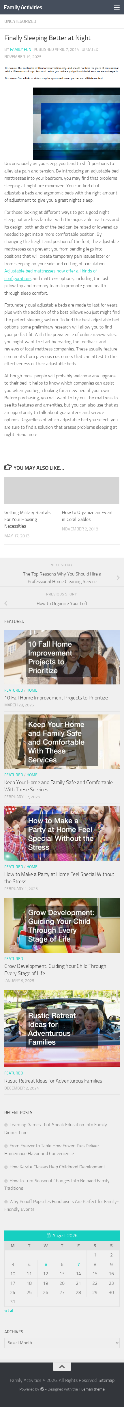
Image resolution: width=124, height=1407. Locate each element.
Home (32, 690)
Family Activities (23, 7)
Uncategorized (20, 21)
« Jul (8, 1310)
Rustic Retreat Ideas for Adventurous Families (53, 1081)
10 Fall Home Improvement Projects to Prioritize (56, 698)
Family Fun (20, 49)
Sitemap (106, 1380)
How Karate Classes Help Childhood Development (57, 1167)
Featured (13, 690)
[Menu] (117, 7)
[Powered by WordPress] (42, 1389)
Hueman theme (92, 1389)
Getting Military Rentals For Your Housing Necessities (27, 519)
